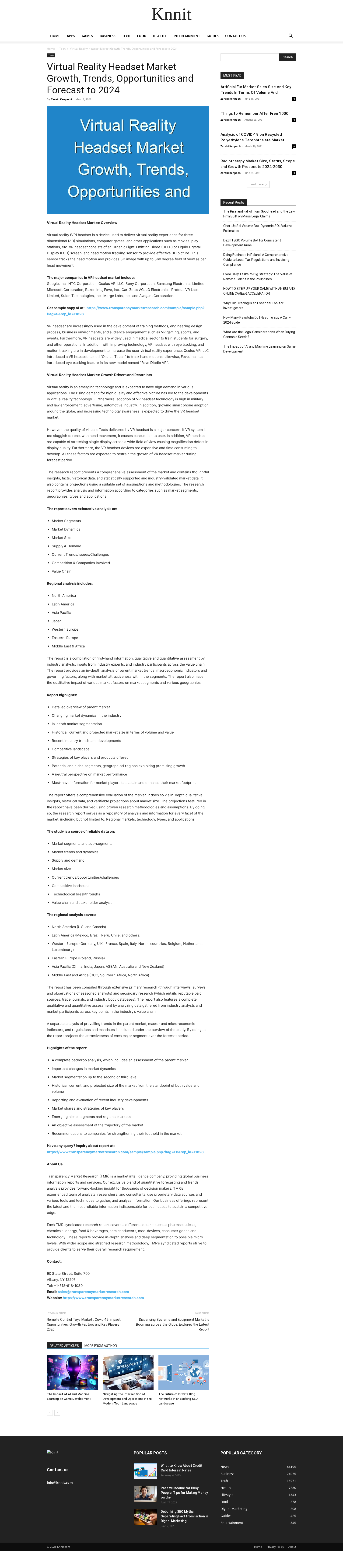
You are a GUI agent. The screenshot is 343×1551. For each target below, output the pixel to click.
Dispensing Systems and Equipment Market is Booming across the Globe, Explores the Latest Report (172, 1324)
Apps (71, 36)
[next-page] (57, 1413)
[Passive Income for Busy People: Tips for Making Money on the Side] (145, 1494)
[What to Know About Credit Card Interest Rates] (145, 1471)
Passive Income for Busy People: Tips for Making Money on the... (184, 1492)
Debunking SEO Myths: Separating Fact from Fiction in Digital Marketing (184, 1516)
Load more (257, 184)
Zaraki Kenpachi (61, 99)
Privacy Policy (275, 1547)
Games (87, 36)
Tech (126, 36)
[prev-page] (50, 1413)
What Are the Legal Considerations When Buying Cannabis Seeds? (259, 334)
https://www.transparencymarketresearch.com (103, 1298)
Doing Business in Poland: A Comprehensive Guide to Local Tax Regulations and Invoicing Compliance (256, 259)
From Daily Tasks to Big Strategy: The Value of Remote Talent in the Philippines (258, 276)
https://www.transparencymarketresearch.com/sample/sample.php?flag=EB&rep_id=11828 (125, 1152)
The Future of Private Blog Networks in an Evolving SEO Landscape (178, 1398)
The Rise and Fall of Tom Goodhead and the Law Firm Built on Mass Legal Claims (259, 214)
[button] (290, 36)
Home (55, 36)
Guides (212, 36)
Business (108, 36)
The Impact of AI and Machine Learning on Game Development (259, 349)
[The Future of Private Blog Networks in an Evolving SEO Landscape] (183, 1372)
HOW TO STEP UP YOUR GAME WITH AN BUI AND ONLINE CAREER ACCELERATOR (259, 291)
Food (141, 36)
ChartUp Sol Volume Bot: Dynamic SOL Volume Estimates (258, 228)
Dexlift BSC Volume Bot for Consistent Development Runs (252, 242)
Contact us (235, 36)
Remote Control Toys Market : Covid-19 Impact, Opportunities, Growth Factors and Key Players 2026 (84, 1324)
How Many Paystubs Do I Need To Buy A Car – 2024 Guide (257, 320)
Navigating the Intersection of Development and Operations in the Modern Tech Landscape (127, 1398)
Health (159, 36)
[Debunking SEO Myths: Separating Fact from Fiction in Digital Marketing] (145, 1517)
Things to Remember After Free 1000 (254, 113)
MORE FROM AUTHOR (100, 1346)
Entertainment (186, 36)
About (292, 1547)
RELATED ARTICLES (64, 1346)
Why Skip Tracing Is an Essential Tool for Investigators (253, 305)
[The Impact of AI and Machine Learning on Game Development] (72, 1372)
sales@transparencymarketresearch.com (93, 1291)
